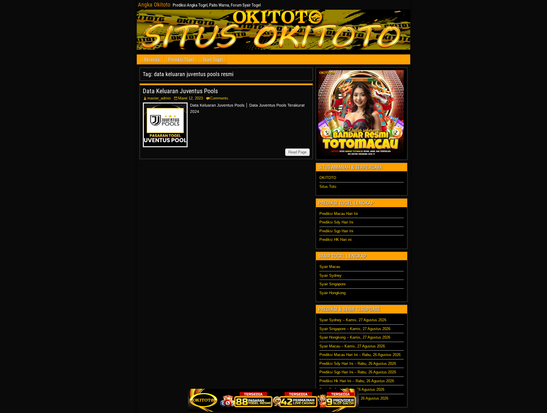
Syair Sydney (330, 275)
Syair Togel (213, 59)
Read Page (297, 152)
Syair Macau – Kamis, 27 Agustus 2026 (352, 346)
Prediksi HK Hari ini (335, 239)
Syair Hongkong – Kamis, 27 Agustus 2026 (354, 337)
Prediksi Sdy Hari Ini (336, 222)
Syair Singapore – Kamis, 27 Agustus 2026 (354, 329)
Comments (219, 98)
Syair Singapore (332, 284)
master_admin (159, 98)
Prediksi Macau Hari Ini (338, 213)
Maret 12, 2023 (190, 98)
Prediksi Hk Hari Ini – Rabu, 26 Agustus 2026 (356, 381)
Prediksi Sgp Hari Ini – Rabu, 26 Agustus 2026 (357, 372)
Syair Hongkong (332, 293)
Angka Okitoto (154, 4)
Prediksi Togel (181, 59)
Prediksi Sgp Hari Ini (336, 231)
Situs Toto (327, 186)
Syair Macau (329, 267)
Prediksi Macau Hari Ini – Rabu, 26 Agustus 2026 (360, 355)
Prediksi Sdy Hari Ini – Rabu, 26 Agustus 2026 (357, 363)
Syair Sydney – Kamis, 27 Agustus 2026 (352, 320)
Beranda (152, 59)
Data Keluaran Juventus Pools (180, 91)
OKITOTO (327, 178)
